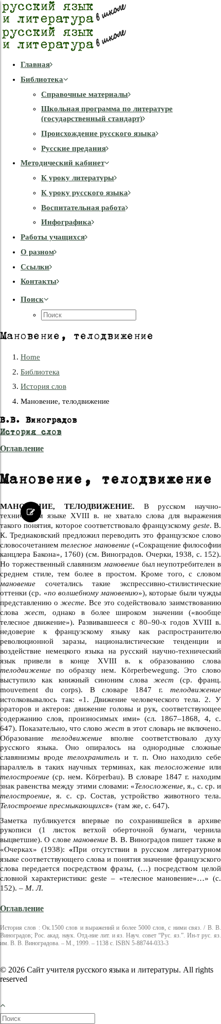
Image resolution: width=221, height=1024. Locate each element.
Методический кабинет (62, 163)
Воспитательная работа (83, 207)
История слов (43, 386)
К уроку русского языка (84, 193)
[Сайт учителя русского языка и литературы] (110, 26)
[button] (35, 299)
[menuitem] (121, 65)
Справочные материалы (84, 94)
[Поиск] (48, 1018)
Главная (35, 64)
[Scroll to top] (8, 1003)
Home (30, 357)
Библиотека (42, 79)
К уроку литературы (77, 178)
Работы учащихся (53, 237)
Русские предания (73, 148)
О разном (37, 252)
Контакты (39, 281)
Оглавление (22, 448)
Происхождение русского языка (98, 133)
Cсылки (35, 267)
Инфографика (66, 222)
